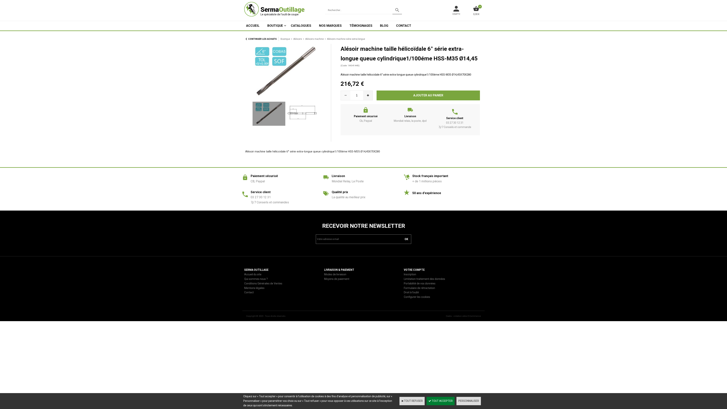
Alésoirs (297, 39)
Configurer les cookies (417, 296)
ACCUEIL (253, 25)
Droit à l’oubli (411, 292)
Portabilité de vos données (419, 283)
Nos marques (330, 25)
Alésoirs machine (314, 39)
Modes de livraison (335, 274)
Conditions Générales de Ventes (263, 283)
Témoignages (360, 25)
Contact (403, 25)
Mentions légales (254, 288)
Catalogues (301, 25)
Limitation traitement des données (424, 278)
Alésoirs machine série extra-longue (346, 39)
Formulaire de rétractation (419, 288)
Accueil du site (252, 274)
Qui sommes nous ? (256, 278)
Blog (384, 25)
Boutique (275, 25)
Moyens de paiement (336, 278)
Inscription (410, 274)
